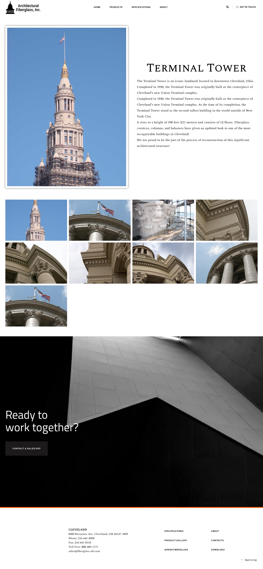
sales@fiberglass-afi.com (84, 551)
